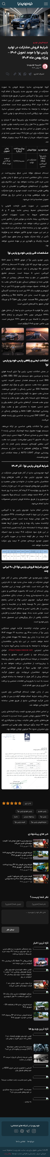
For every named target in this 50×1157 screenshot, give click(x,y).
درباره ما (30, 1141)
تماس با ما (20, 1141)
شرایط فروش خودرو (40, 42)
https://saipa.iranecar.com (21, 650)
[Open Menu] (45, 3)
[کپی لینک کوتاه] (14, 74)
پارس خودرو (42, 811)
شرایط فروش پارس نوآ (38, 822)
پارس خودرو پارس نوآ (25, 811)
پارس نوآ (43, 817)
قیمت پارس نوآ (20, 822)
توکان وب (7, 1153)
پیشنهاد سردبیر (29, 817)
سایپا (16, 817)
